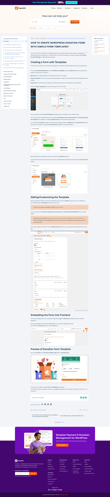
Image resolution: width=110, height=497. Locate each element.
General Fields (64, 218)
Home (32, 38)
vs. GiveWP (62, 464)
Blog (86, 462)
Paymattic (33, 53)
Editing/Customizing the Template (99, 44)
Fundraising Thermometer (76, 471)
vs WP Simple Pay (64, 471)
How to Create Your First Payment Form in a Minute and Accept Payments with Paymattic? (45, 415)
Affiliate (74, 466)
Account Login (88, 471)
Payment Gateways (77, 464)
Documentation (59, 207)
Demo (91, 8)
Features (50, 464)
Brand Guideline (76, 468)
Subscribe (33, 473)
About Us (50, 476)
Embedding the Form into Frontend (99, 48)
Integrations (76, 8)
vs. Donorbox (62, 468)
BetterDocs (62, 422)
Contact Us (50, 483)
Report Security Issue (89, 473)
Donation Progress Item (54, 218)
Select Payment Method (76, 218)
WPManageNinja (63, 494)
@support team (83, 389)
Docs (36, 38)
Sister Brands (51, 474)
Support (86, 464)
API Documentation (89, 468)
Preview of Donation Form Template (99, 51)
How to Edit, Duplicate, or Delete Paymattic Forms (71, 415)
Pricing (53, 8)
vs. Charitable (63, 466)
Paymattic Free (51, 468)
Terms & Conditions (52, 479)
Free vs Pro (62, 462)
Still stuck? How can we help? (39, 410)
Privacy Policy (51, 481)
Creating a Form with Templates (98, 41)
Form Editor (42, 38)
